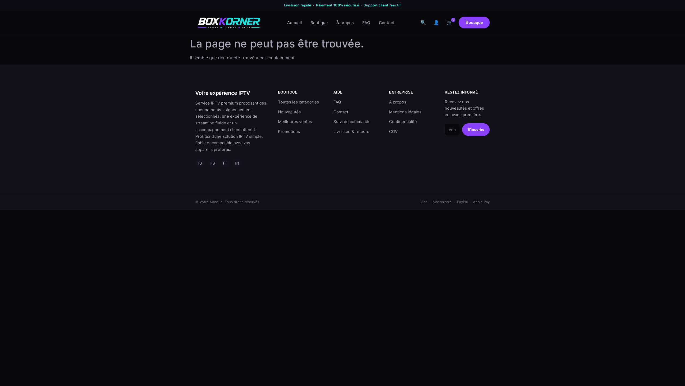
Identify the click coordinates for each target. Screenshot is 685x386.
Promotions (289, 131)
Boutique (319, 22)
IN (237, 163)
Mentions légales (405, 111)
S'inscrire (475, 129)
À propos (345, 22)
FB (212, 163)
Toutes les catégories (298, 102)
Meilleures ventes (295, 121)
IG (200, 163)
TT (224, 163)
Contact (387, 22)
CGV (393, 131)
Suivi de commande (352, 121)
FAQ (366, 22)
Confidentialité (403, 121)
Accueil (294, 22)
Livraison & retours (351, 131)
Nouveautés (289, 111)
